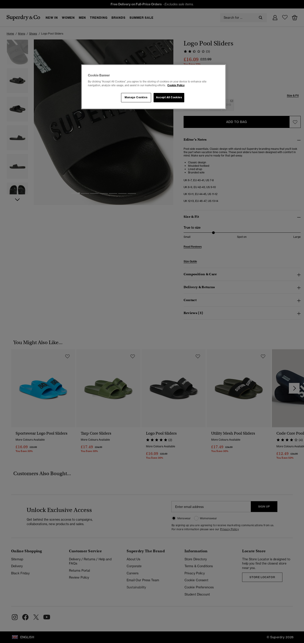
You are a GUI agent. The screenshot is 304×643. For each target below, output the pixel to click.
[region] (153, 86)
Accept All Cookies (169, 97)
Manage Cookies (136, 97)
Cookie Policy (175, 85)
